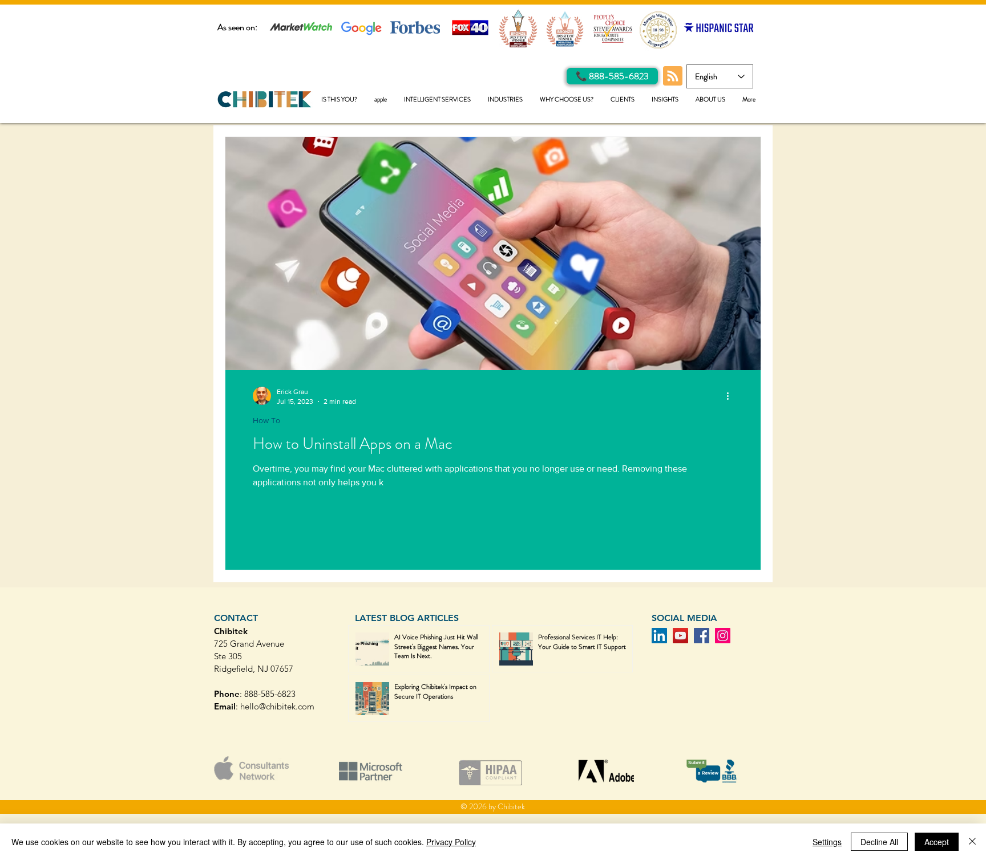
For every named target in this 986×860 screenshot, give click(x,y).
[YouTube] (680, 635)
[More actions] (731, 396)
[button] (437, 99)
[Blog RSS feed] (672, 76)
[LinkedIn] (659, 635)
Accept (936, 841)
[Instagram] (722, 635)
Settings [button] (827, 841)
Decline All (879, 841)
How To (266, 420)
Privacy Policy (451, 841)
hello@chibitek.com (277, 706)
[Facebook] (701, 635)
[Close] (972, 842)
